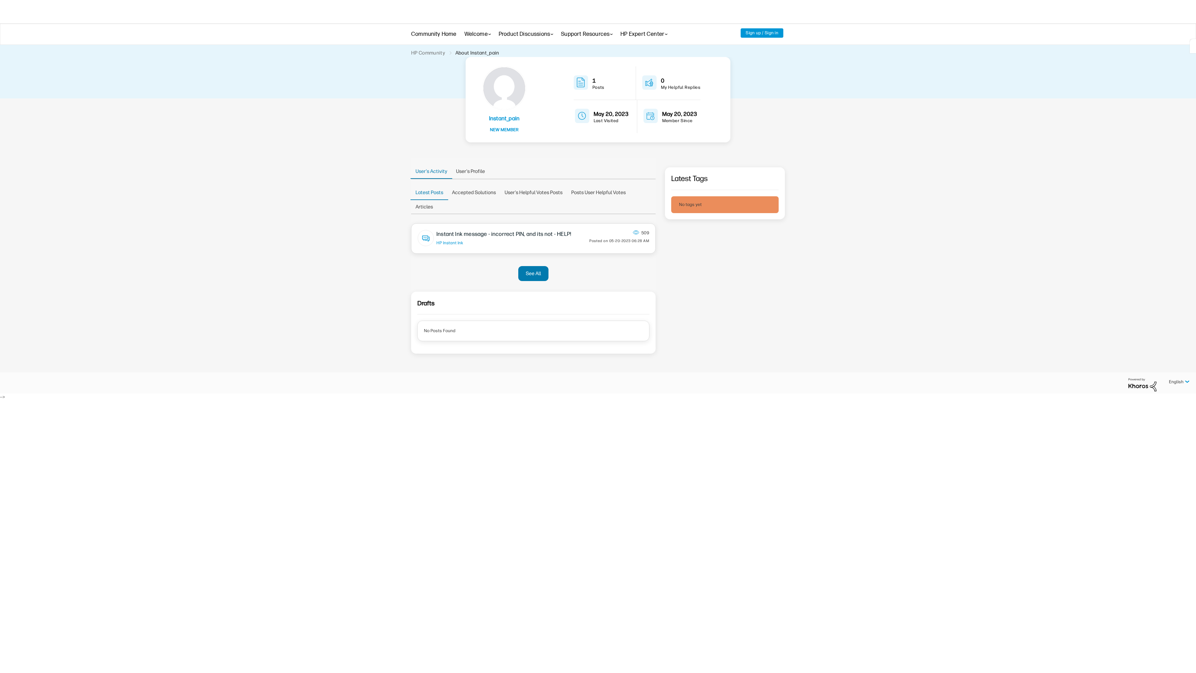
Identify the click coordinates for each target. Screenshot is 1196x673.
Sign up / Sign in (762, 33)
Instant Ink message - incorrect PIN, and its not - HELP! (503, 234)
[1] (1193, 46)
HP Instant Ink (449, 242)
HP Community (428, 53)
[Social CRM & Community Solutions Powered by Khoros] (1142, 384)
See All (533, 273)
